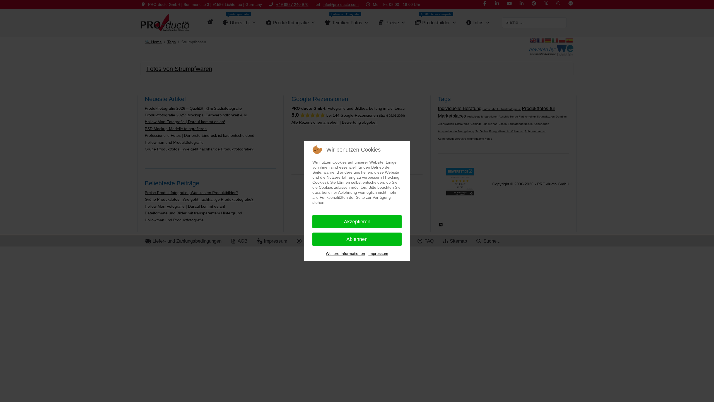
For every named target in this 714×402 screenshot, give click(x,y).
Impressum (378, 253)
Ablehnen (357, 239)
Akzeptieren (357, 221)
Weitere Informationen (345, 253)
